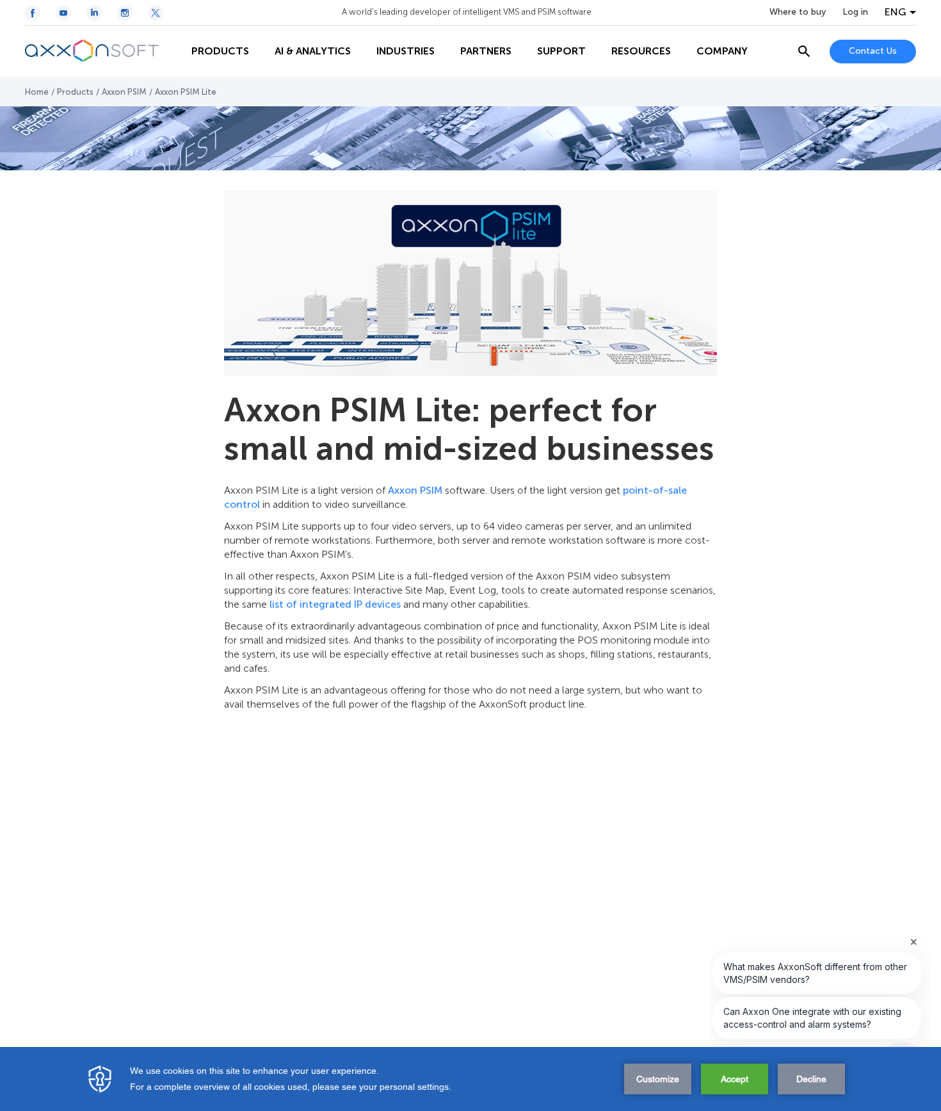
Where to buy (797, 12)
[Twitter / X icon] (155, 12)
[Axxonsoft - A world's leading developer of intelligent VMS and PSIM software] (102, 51)
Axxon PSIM (124, 92)
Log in (855, 12)
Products (75, 92)
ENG (895, 12)
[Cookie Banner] (470, 1079)
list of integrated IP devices (335, 604)
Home (37, 92)
